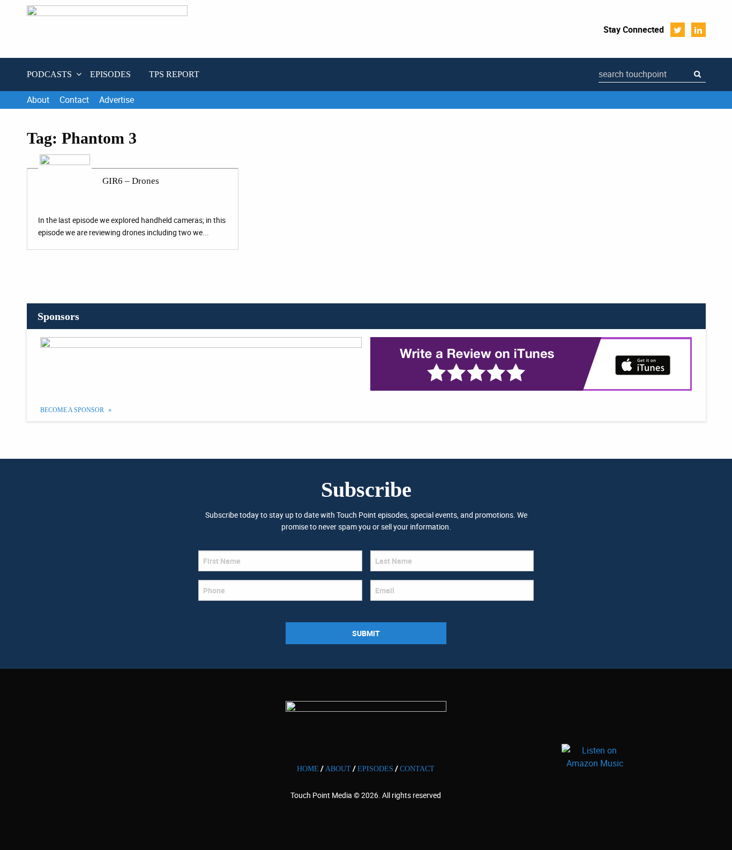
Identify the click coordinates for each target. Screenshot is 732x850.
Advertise (116, 100)
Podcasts (49, 74)
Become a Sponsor (73, 410)
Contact (74, 100)
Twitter (677, 30)
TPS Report (174, 74)
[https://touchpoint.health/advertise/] (201, 364)
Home (308, 769)
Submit (366, 633)
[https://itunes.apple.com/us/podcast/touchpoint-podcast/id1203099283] (531, 364)
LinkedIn (698, 30)
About (38, 100)
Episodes (110, 74)
